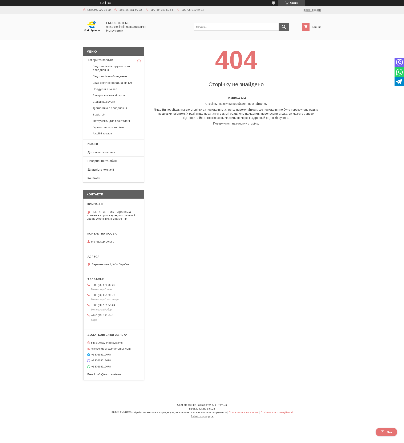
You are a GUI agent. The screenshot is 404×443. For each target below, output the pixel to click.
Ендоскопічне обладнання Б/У (113, 82)
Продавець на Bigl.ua (202, 408)
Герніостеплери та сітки (108, 127)
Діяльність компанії (101, 169)
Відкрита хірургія (104, 101)
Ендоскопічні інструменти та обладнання (111, 68)
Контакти (94, 178)
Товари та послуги (100, 60)
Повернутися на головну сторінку (236, 123)
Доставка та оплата (101, 152)
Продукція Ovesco (105, 89)
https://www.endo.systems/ (107, 342)
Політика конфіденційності (277, 412)
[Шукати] (284, 27)
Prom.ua (222, 404)
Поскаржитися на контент (244, 412)
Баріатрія (99, 114)
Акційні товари (102, 133)
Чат (389, 432)
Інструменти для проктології (111, 120)
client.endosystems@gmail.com (111, 348)
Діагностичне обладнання (110, 108)
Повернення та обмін (102, 161)
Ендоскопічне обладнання (110, 76)
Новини (93, 143)
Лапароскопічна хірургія (109, 95)
